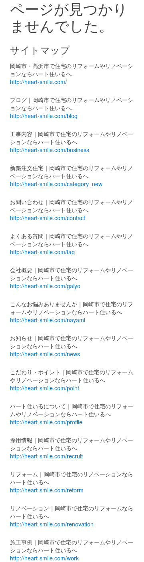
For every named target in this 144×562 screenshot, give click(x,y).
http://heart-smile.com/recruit (46, 456)
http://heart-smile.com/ (38, 82)
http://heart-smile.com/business (49, 150)
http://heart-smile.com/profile (46, 422)
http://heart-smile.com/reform (47, 490)
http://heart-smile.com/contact (47, 218)
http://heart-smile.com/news (45, 354)
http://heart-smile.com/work (44, 558)
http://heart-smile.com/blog (44, 116)
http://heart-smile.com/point (44, 388)
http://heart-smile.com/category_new (56, 184)
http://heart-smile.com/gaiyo (45, 286)
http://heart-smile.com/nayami (47, 320)
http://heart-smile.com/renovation (52, 524)
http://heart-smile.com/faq (42, 252)
